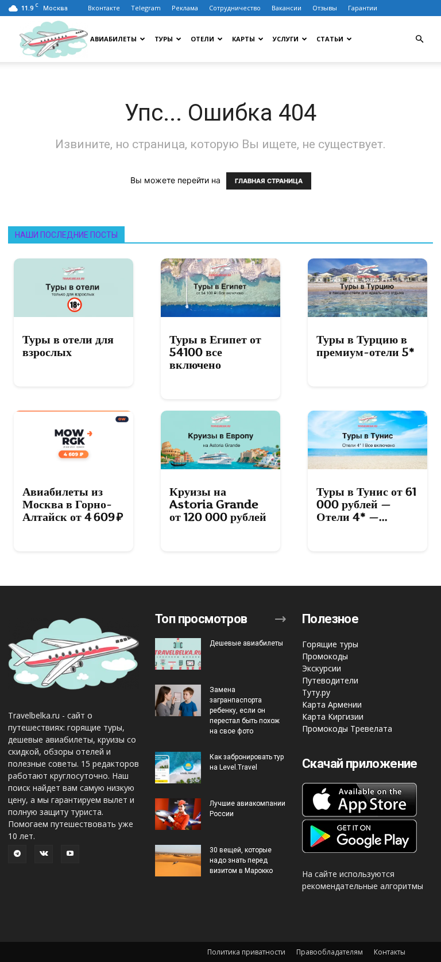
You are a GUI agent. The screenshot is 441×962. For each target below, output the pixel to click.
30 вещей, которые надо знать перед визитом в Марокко (241, 860)
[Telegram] (17, 854)
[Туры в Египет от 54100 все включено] (220, 287)
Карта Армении (332, 704)
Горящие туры (330, 644)
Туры (163, 38)
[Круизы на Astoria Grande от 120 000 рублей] (220, 440)
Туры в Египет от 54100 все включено (215, 352)
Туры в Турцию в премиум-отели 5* (365, 346)
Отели (202, 38)
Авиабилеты (113, 38)
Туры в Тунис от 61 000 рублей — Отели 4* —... (366, 504)
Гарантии (362, 7)
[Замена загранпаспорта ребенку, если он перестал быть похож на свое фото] (178, 700)
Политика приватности (246, 952)
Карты (243, 38)
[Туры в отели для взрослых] (73, 287)
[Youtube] (70, 854)
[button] (419, 39)
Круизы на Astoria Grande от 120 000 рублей (217, 504)
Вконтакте (104, 7)
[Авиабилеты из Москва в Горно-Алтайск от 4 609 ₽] (73, 440)
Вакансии (286, 7)
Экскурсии (321, 668)
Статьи (329, 38)
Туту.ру (316, 692)
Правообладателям (329, 952)
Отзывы (324, 7)
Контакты (389, 952)
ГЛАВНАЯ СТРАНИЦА (269, 181)
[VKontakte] (43, 854)
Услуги (286, 38)
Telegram (146, 7)
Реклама (185, 7)
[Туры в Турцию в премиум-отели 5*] (367, 287)
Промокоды (325, 656)
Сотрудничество (235, 7)
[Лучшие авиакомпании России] (178, 814)
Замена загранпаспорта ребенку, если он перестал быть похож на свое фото (245, 710)
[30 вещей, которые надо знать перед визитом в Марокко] (178, 860)
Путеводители (330, 680)
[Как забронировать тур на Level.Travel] (178, 767)
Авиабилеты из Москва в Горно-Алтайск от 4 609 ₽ (72, 504)
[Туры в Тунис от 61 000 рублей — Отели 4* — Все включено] (367, 440)
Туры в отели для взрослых (68, 346)
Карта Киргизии (332, 716)
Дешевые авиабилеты (246, 643)
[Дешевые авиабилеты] (178, 654)
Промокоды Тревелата (347, 728)
